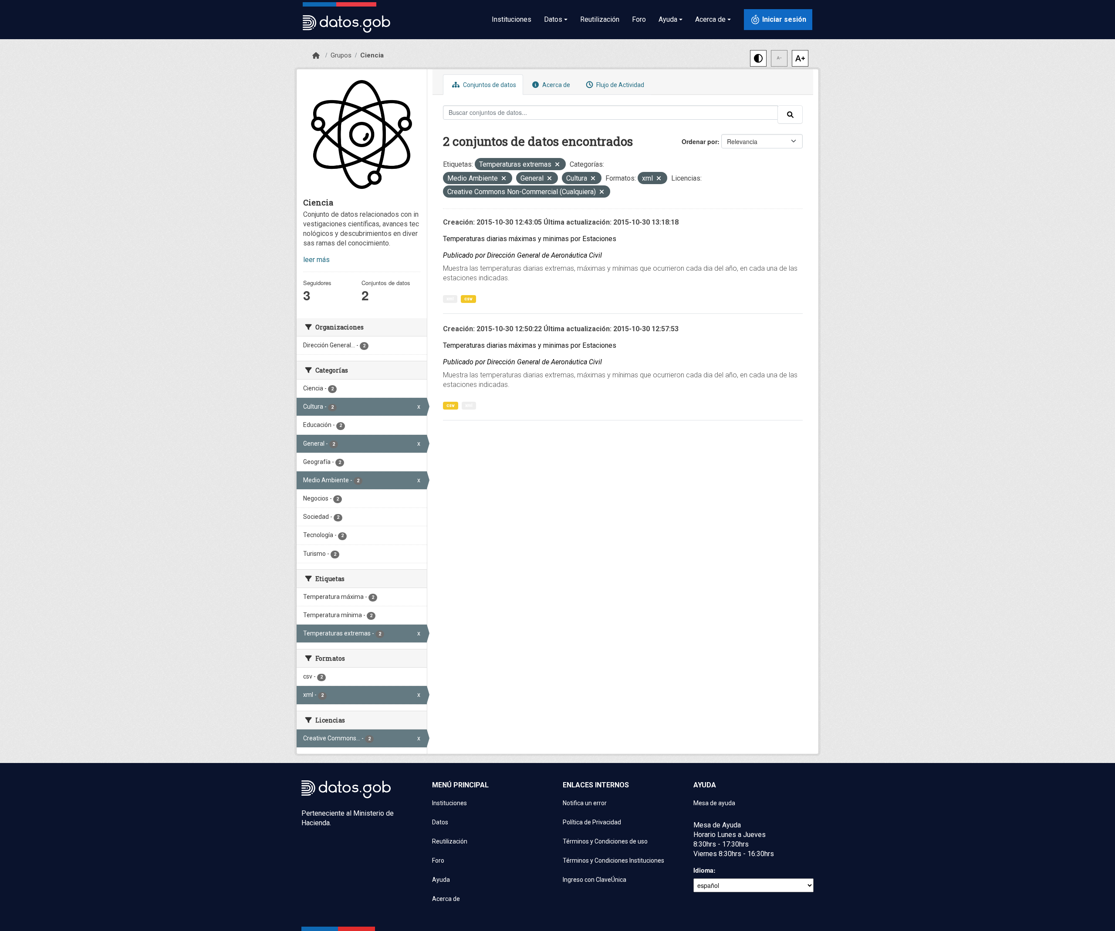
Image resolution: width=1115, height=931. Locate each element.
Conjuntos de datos (489, 84)
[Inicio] (316, 56)
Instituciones (511, 19)
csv (468, 299)
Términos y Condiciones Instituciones (613, 860)
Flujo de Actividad (619, 84)
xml (450, 299)
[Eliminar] (557, 165)
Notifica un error (585, 803)
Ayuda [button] (668, 19)
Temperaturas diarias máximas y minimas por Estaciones (529, 239)
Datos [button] (553, 19)
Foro (639, 19)
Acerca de (555, 84)
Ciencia (372, 55)
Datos (440, 822)
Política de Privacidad (592, 822)
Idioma (703, 870)
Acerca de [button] (710, 19)
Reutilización (599, 19)
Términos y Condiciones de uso (605, 841)
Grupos (341, 55)
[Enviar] (790, 114)
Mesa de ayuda (714, 803)
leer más (316, 259)
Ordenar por (699, 141)
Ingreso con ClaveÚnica (594, 879)
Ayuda (441, 879)
